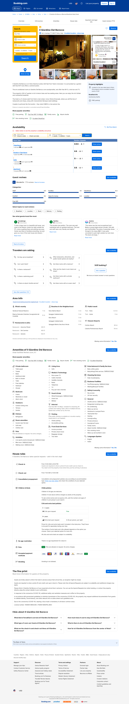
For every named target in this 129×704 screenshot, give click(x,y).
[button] (25, 50)
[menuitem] (17, 8)
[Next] (115, 51)
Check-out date (18, 42)
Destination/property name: (22, 31)
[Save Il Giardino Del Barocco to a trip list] (106, 28)
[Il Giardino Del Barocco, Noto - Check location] (40, 33)
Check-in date (18, 37)
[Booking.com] (20, 3)
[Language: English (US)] (76, 3)
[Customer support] (81, 3)
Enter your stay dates (51, 481)
